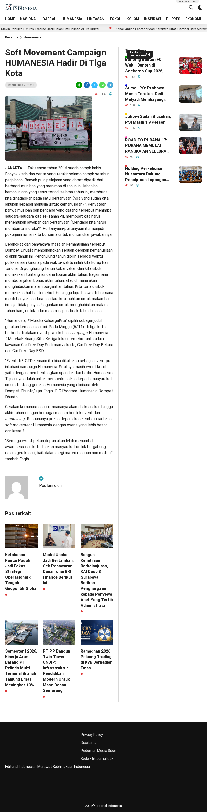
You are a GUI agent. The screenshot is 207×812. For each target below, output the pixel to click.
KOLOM (133, 19)
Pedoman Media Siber (98, 751)
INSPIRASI (152, 19)
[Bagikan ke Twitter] (94, 85)
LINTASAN (95, 19)
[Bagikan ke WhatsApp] (102, 85)
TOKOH (115, 19)
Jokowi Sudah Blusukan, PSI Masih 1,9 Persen (148, 119)
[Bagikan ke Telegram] (109, 85)
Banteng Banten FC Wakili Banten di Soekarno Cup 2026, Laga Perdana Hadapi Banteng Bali (145, 65)
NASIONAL (29, 19)
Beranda (11, 37)
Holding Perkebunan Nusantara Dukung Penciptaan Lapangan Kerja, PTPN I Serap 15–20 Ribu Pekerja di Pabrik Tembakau (148, 174)
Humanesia (32, 37)
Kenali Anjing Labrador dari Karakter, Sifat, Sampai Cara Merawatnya (152, 29)
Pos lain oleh (50, 485)
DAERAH (50, 19)
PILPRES (173, 19)
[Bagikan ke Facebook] (87, 85)
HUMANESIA (72, 19)
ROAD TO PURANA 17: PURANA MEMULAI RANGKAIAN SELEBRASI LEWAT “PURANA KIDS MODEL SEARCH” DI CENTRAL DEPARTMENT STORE (148, 146)
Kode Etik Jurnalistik (97, 759)
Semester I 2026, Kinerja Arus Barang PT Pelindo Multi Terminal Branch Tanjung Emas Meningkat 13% (21, 668)
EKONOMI (193, 19)
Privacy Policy (92, 735)
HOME (10, 19)
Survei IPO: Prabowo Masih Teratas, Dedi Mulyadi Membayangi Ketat (145, 94)
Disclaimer (89, 743)
